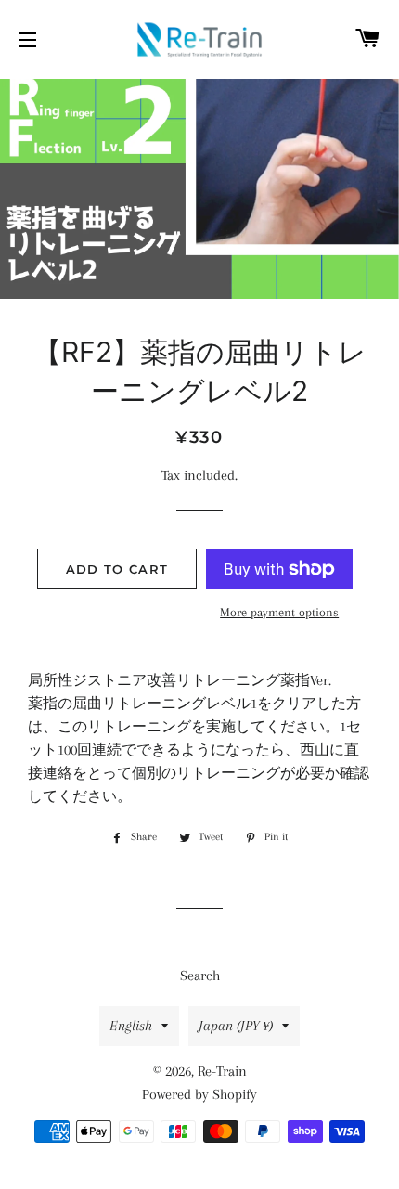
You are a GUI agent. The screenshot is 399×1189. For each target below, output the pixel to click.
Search (200, 975)
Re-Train (222, 1071)
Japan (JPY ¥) (236, 1025)
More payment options (279, 612)
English (130, 1025)
